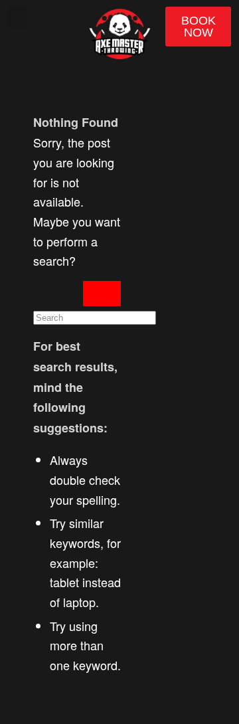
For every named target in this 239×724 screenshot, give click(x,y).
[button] (17, 18)
